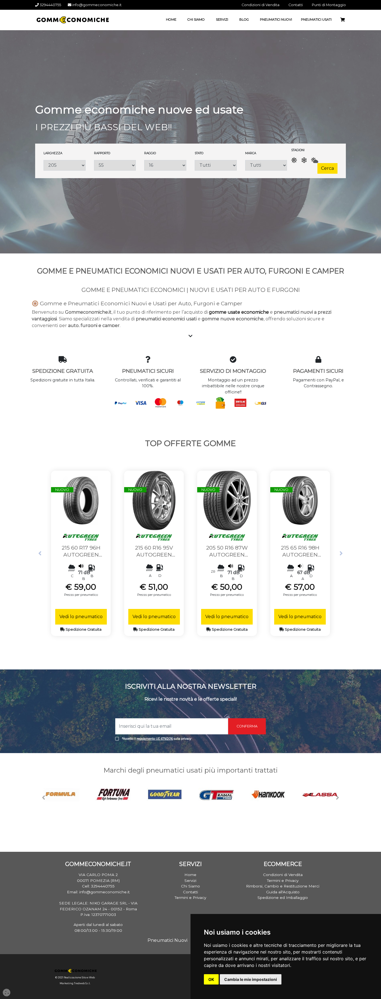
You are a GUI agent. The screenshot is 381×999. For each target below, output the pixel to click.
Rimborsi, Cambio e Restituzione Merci (282, 886)
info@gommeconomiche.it (96, 5)
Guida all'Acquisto (283, 892)
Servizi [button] (222, 19)
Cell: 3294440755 (98, 886)
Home (190, 874)
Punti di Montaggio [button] (329, 5)
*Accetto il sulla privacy (156, 739)
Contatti (190, 892)
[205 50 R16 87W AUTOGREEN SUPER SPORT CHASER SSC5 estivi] (227, 500)
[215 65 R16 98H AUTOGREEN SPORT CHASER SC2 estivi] (300, 500)
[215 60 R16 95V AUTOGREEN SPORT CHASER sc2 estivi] (154, 500)
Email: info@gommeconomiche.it (98, 892)
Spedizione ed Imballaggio (282, 897)
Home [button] (171, 19)
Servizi (190, 880)
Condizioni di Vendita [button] (260, 5)
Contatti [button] (295, 5)
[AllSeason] (314, 160)
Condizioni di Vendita (283, 874)
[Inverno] (304, 160)
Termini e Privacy (190, 897)
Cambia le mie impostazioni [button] (250, 979)
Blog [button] (244, 19)
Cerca (327, 168)
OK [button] (211, 979)
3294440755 (50, 5)
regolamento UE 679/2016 (155, 739)
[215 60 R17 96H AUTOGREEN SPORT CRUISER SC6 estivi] (81, 500)
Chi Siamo (190, 886)
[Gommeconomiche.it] (71, 19)
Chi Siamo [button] (196, 19)
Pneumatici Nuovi (167, 940)
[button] (40, 553)
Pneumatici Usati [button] (316, 19)
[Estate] (294, 160)
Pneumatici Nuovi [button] (276, 19)
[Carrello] (344, 19)
